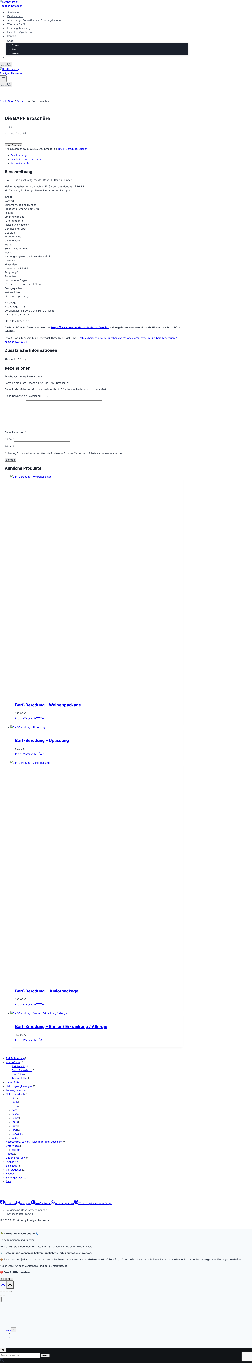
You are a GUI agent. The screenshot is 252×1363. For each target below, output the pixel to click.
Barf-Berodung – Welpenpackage (48, 704)
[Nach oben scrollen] (3, 1285)
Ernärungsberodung (18, 28)
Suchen (45, 1355)
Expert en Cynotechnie (20, 32)
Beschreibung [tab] (18, 155)
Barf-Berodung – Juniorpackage (46, 991)
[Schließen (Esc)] (10, 1291)
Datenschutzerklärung (20, 1213)
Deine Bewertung (16, 395)
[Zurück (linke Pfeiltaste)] (1, 1295)
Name (9, 439)
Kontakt (11, 36)
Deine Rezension (15, 432)
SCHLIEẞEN (6, 1279)
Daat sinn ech (15, 16)
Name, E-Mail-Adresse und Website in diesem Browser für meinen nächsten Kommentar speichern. (66, 453)
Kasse (14, 49)
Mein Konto (16, 53)
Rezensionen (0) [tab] (20, 163)
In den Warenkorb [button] (25, 718)
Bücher (83, 148)
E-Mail (9, 446)
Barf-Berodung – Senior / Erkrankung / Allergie (61, 1026)
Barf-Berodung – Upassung (42, 740)
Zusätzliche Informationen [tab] (25, 159)
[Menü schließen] (1, 1299)
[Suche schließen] (3, 1350)
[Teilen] (7, 1291)
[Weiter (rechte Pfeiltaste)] (4, 1295)
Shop (8, 1330)
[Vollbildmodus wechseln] (4, 1291)
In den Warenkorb (13, 145)
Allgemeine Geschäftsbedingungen (27, 1209)
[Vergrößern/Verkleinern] (1, 1291)
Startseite (13, 12)
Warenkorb (16, 45)
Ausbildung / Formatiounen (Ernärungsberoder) (35, 20)
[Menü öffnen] (3, 78)
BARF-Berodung (67, 148)
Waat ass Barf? (16, 24)
